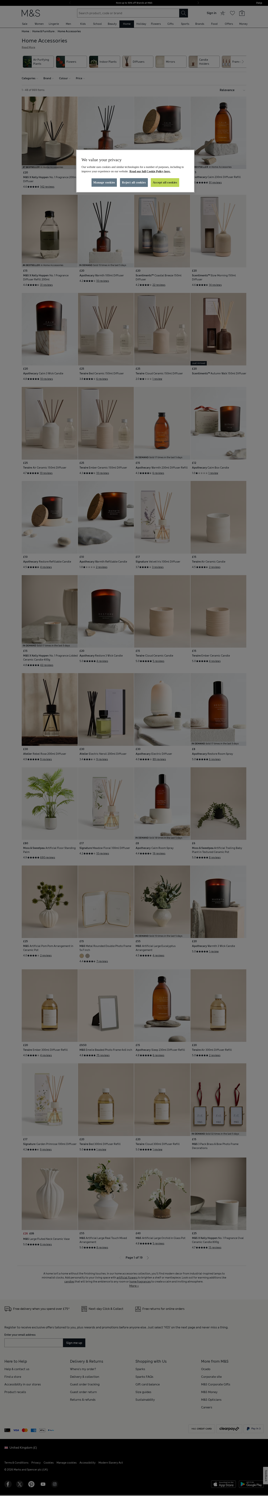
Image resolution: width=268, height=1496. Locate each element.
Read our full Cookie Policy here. (149, 171)
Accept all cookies (165, 182)
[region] (135, 171)
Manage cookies (104, 182)
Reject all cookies (134, 182)
